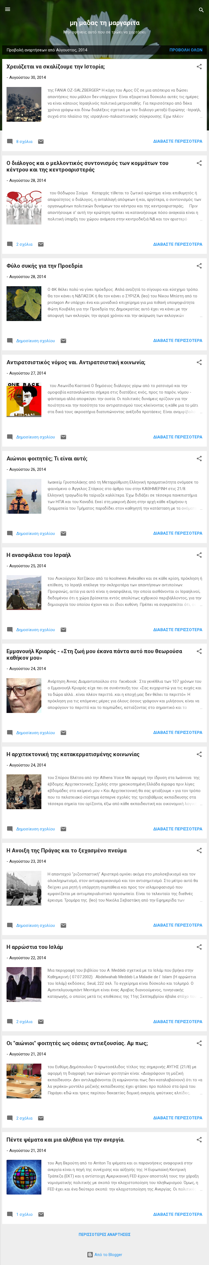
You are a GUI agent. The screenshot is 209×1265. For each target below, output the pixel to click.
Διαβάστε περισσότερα (177, 141)
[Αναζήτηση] (201, 11)
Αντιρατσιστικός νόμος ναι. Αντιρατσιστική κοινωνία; (76, 362)
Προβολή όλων (186, 50)
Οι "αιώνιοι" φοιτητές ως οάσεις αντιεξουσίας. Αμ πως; (77, 1043)
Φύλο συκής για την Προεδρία (44, 266)
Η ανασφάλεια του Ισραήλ (39, 555)
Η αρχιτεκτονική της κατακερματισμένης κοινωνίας (73, 754)
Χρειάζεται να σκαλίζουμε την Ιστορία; (56, 66)
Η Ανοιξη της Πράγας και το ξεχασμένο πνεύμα (67, 850)
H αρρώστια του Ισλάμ (35, 947)
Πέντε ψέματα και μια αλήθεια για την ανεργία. (66, 1139)
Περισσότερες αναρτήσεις (105, 1234)
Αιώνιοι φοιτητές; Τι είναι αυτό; (47, 458)
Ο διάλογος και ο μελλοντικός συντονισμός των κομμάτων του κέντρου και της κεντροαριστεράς (87, 166)
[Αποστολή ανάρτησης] (41, 143)
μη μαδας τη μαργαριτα (105, 23)
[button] (199, 67)
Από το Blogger (107, 1254)
